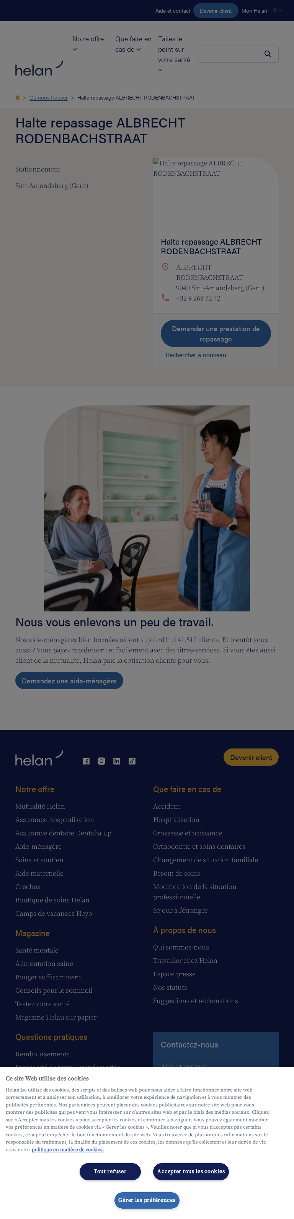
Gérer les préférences (146, 1200)
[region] (147, 1143)
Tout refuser (110, 1171)
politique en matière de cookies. (68, 1150)
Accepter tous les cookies (191, 1171)
